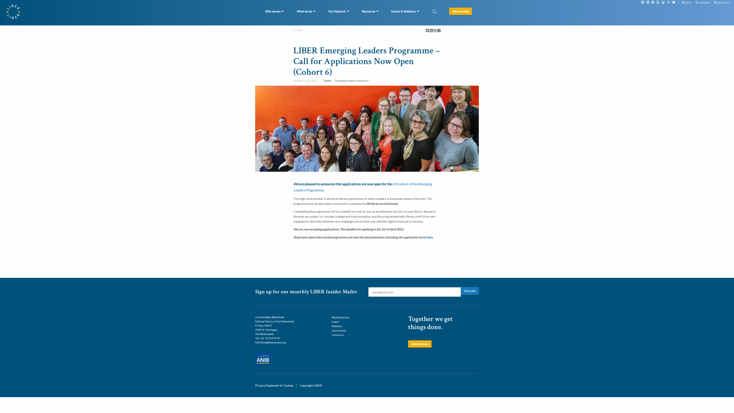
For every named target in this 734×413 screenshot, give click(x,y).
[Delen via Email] (435, 31)
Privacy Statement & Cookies (274, 385)
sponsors (705, 2)
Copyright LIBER (311, 385)
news (688, 2)
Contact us (338, 335)
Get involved (339, 330)
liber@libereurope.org (273, 342)
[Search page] (434, 12)
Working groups (341, 317)
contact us (723, 2)
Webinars (337, 326)
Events (335, 321)
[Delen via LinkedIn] (431, 31)
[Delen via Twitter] (427, 31)
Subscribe (470, 291)
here (430, 237)
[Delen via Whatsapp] (439, 31)
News (300, 30)
